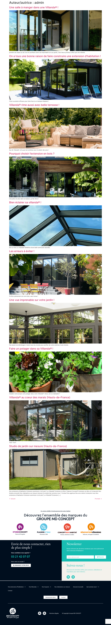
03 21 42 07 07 (20, 556)
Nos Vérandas (33, 587)
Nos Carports (45, 587)
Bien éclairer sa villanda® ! (25, 202)
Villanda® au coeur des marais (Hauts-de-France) (39, 397)
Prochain (98, 499)
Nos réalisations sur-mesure (62, 587)
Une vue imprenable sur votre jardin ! (31, 300)
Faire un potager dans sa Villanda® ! (31, 348)
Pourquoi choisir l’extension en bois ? (31, 153)
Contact (10, 590)
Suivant (12, 499)
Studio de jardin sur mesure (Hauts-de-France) (38, 446)
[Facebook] (68, 577)
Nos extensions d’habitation (16, 587)
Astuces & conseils (78, 587)
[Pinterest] (73, 577)
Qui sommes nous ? (92, 587)
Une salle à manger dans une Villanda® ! (33, 7)
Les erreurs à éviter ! (21, 251)
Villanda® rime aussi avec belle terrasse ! (34, 105)
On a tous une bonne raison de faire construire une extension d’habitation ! (55, 56)
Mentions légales (54, 613)
